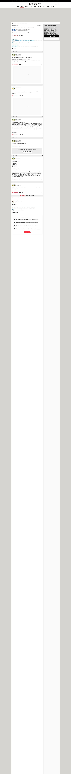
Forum (15, 23)
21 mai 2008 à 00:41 (18, 141)
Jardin (31, 6)
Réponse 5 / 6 (14, 155)
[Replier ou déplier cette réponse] (42, 51)
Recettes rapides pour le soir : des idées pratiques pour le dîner (23, 40)
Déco (35, 6)
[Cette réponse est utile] (19, 64)
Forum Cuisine (19, 23)
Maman (39, 6)
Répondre (23, 195)
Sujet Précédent (15, 25)
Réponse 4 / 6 (14, 137)
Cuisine (22, 6)
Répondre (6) (16, 35)
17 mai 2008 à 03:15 (18, 88)
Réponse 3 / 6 (14, 116)
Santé (18, 6)
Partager (21, 35)
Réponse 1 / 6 (14, 51)
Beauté (48, 6)
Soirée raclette (14, 43)
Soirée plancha (14, 46)
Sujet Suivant (39, 25)
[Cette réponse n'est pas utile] (22, 64)
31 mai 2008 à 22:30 (25, 30)
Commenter (16, 64)
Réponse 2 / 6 (14, 85)
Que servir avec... (24, 23)
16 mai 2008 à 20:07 (18, 55)
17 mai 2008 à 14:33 (18, 120)
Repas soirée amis (15, 45)
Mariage (52, 6)
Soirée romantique (15, 42)
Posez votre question (27, 151)
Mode (44, 6)
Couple (26, 6)
